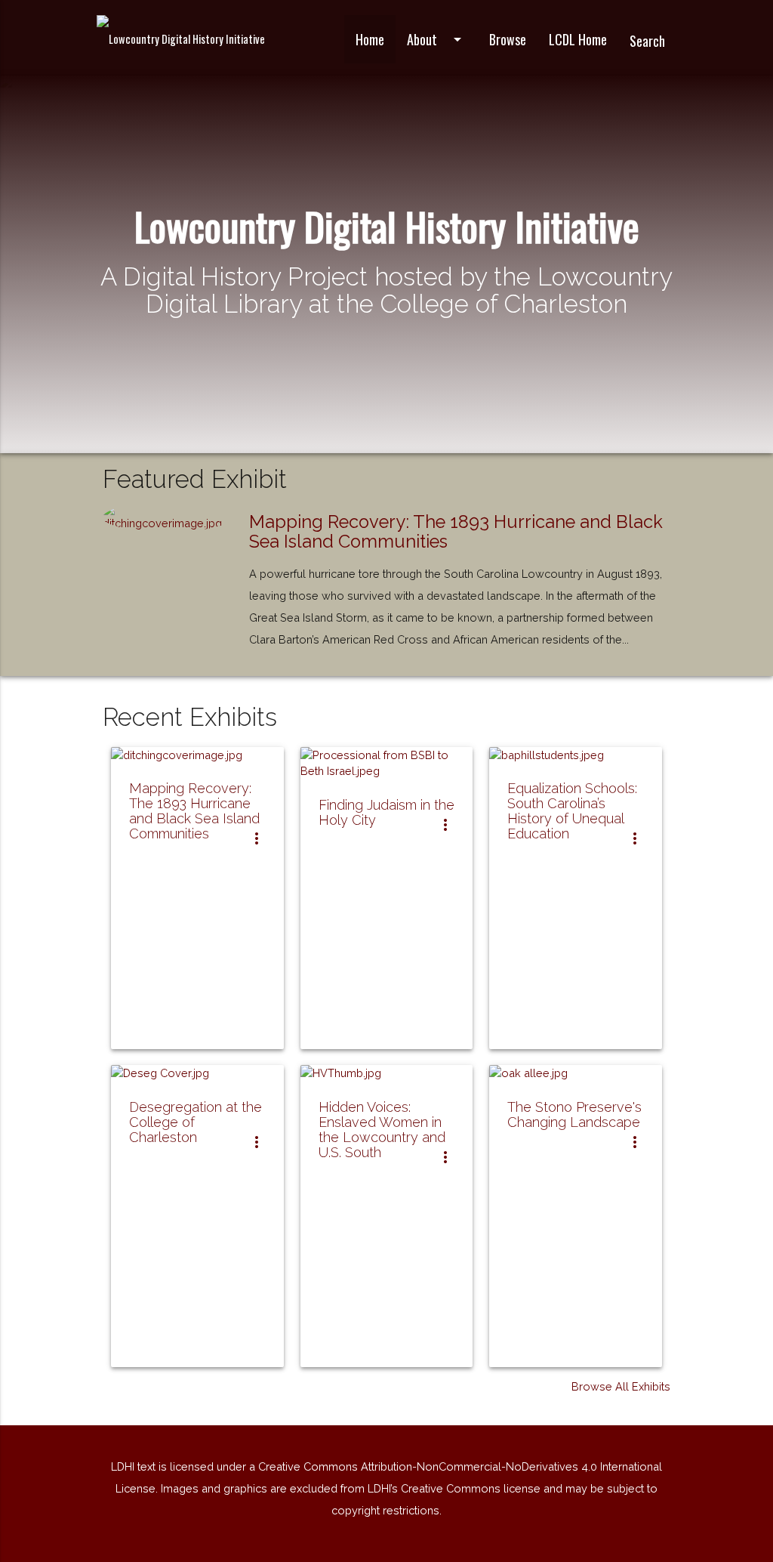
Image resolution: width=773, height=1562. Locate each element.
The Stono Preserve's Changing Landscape (574, 1114)
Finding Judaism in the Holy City (386, 812)
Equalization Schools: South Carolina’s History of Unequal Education (572, 810)
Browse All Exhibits (620, 1386)
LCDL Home (578, 39)
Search (647, 41)
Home (370, 39)
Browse (507, 39)
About (437, 39)
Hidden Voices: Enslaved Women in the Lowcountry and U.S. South (382, 1129)
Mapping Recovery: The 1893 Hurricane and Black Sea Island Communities (456, 531)
